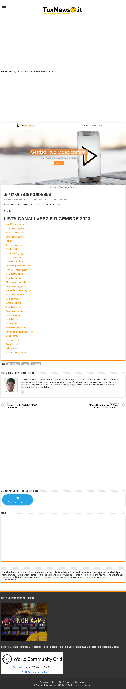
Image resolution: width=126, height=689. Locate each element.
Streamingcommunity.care (18, 265)
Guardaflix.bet (12, 319)
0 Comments (62, 199)
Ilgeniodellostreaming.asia (18, 290)
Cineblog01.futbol (14, 303)
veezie (25, 364)
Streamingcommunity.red (18, 282)
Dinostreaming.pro (15, 228)
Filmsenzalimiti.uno (15, 232)
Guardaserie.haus (14, 278)
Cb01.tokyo (11, 323)
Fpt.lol (9, 241)
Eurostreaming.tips (15, 311)
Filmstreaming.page (15, 253)
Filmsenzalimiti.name (16, 352)
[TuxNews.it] (63, 9)
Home (6, 71)
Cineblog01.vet (13, 249)
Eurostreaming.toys (15, 237)
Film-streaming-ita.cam (17, 270)
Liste (12, 71)
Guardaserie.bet (13, 307)
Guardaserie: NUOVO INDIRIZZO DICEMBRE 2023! (22, 405)
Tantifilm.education (15, 224)
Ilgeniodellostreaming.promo (19, 332)
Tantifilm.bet (12, 344)
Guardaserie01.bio (14, 274)
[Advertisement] (63, 42)
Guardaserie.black (14, 261)
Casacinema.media (15, 245)
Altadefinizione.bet (15, 294)
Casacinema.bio (13, 257)
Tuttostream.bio (13, 315)
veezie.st (36, 364)
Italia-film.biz (12, 348)
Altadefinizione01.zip (16, 327)
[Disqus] (63, 450)
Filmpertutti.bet (13, 340)
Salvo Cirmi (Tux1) (14, 199)
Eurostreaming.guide (16, 286)
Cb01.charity (12, 336)
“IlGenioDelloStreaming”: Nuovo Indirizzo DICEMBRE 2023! (104, 405)
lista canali (13, 364)
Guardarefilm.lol (13, 299)
